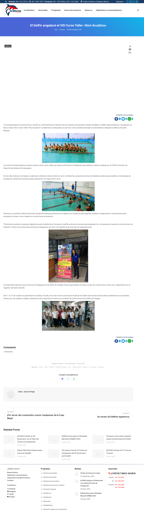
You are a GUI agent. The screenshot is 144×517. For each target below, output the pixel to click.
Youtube (12, 497)
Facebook (12, 489)
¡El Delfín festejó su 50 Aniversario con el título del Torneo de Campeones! (28, 439)
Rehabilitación (48, 505)
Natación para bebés (50, 473)
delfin (46, 367)
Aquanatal (46, 501)
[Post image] (9, 439)
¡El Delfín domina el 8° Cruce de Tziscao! (118, 451)
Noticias (7, 46)
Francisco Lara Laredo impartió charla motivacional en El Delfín (118, 437)
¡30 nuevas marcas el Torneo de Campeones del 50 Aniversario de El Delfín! (74, 453)
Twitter (11, 494)
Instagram (12, 491)
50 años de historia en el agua (90, 473)
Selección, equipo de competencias (55, 509)
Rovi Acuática (92, 367)
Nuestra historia (12, 472)
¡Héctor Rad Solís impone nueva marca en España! (29, 451)
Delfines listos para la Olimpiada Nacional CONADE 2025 (74, 437)
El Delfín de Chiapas (61, 367)
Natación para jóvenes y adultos (53, 485)
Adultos (41, 367)
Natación (85, 367)
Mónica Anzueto (77, 367)
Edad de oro (47, 493)
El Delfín (51, 367)
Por (70, 363)
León (69, 367)
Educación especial (49, 489)
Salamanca (101, 367)
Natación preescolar (50, 477)
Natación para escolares (51, 481)
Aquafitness (47, 497)
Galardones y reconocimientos (17, 475)
